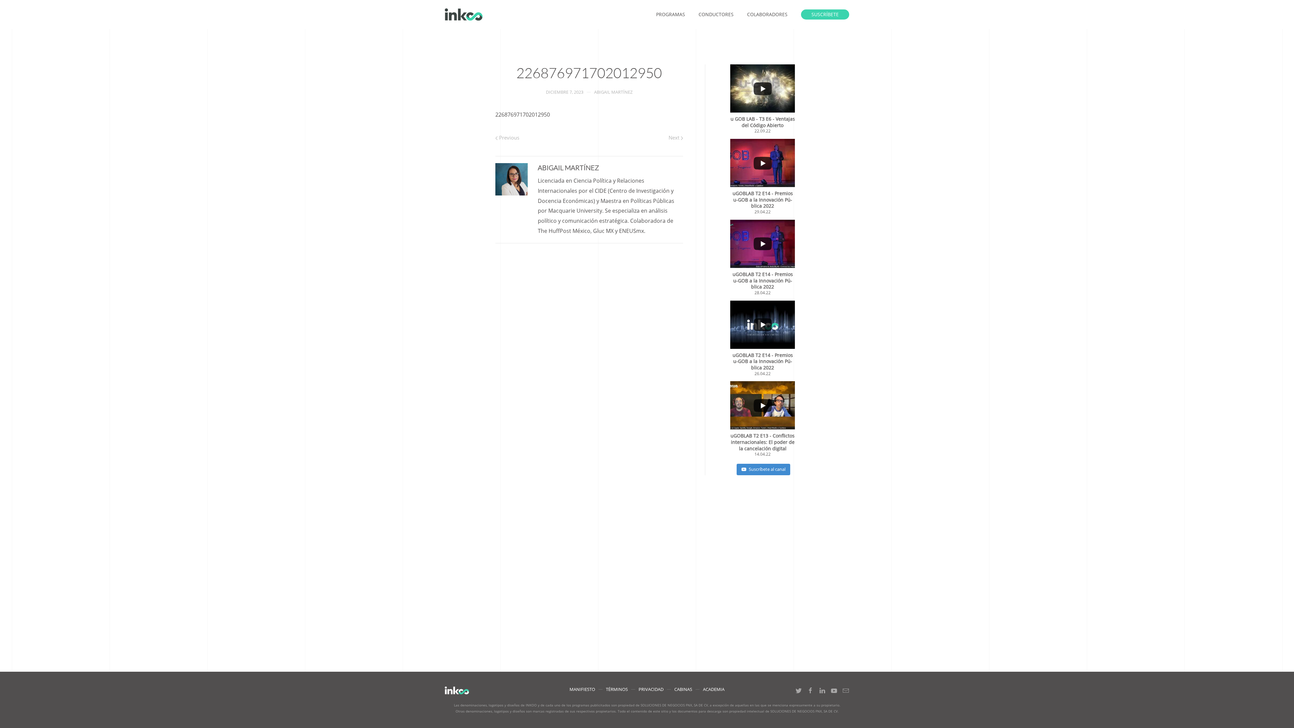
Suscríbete (825, 14)
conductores (716, 14)
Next (675, 137)
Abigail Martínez (613, 92)
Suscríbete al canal (767, 469)
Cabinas (683, 689)
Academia (714, 689)
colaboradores (767, 14)
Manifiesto (582, 689)
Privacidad (651, 689)
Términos (617, 689)
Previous (508, 137)
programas (670, 14)
